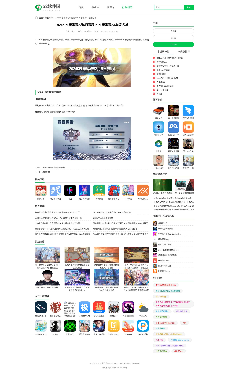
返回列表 (46, 172)
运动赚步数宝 (181, 311)
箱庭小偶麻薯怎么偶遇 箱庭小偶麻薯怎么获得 (172, 198)
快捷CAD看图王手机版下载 (168, 66)
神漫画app (161, 82)
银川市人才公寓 (163, 70)
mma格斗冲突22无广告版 (167, 78)
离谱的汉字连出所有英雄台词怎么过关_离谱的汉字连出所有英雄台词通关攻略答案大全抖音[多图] (173, 202)
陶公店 (159, 94)
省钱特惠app (162, 62)
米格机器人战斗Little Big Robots (169, 334)
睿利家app (178, 351)
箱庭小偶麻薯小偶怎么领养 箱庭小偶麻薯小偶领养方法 (57, 212)
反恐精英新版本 (162, 311)
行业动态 (127, 7)
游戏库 (95, 7)
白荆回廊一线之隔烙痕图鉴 (53, 167)
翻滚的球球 (161, 74)
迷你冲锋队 (160, 328)
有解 (184, 323)
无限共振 (159, 340)
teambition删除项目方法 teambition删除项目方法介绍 (173, 209)
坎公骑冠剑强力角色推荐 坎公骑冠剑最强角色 (112, 212)
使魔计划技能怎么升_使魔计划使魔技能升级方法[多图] (115, 229)
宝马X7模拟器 (162, 90)
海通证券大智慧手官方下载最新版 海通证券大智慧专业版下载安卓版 (173, 304)
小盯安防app (161, 296)
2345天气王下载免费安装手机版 (170, 58)
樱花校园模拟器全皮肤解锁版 (168, 291)
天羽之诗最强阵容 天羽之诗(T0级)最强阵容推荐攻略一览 (58, 218)
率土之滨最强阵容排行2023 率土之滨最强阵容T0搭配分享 (184, 193)
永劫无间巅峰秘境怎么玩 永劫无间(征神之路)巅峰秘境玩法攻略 (173, 206)
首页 (81, 7)
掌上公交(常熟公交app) (165, 323)
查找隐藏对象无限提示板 (166, 285)
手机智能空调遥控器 (165, 86)
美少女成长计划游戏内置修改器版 (170, 345)
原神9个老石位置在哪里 (103, 218)
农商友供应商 (161, 317)
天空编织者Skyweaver (180, 340)
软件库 (110, 7)
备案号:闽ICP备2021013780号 (114, 368)
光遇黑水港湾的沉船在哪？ (162, 193)
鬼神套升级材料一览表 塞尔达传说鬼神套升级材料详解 (57, 223)
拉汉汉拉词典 (161, 351)
